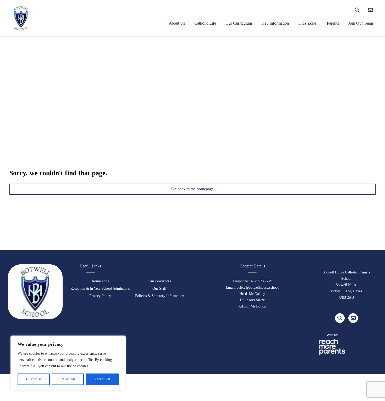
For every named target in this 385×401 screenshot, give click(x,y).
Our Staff (159, 288)
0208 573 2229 (261, 281)
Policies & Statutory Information (159, 296)
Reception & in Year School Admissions (100, 288)
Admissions (100, 281)
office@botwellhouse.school (258, 287)
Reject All (67, 379)
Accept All (102, 379)
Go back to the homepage (192, 189)
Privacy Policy (100, 296)
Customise (33, 379)
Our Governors (159, 281)
